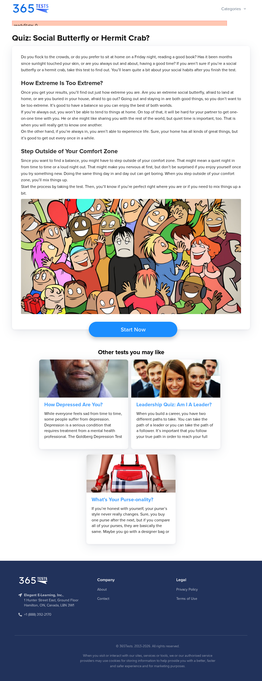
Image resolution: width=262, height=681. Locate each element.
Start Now (133, 329)
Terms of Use (186, 598)
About (102, 589)
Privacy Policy (187, 589)
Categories (231, 8)
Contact (103, 598)
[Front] (31, 8)
